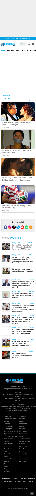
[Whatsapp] (26, 227)
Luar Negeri (8, 429)
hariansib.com (16, 488)
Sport (21, 456)
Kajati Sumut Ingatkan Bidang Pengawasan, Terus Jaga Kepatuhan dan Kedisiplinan (23, 331)
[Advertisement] (18, 18)
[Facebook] (5, 227)
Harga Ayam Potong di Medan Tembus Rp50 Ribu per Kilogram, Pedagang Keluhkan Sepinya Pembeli (23, 308)
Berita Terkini (23, 446)
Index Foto (6, 98)
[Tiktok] (14, 227)
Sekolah (22, 429)
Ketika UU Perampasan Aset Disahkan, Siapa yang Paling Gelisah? (22, 295)
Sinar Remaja (8, 439)
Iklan (24, 481)
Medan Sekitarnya (22, 50)
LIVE (23, 44)
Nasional (7, 471)
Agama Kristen (9, 434)
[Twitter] (18, 227)
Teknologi (7, 449)
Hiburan (22, 419)
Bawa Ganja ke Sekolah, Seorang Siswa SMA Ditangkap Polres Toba (21, 343)
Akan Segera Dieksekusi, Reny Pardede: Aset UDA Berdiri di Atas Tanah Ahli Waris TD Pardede (23, 320)
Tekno (6, 464)
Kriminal (7, 421)
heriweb (26, 488)
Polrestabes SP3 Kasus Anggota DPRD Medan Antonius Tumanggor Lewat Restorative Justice (22, 260)
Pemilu (6, 461)
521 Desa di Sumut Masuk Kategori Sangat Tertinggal (22, 270)
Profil (5, 451)
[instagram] (10, 227)
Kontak (31, 481)
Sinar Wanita (8, 444)
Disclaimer (17, 481)
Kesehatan (23, 434)
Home (3, 50)
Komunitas (8, 454)
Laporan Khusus (9, 459)
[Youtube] (22, 227)
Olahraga (22, 416)
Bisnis (6, 466)
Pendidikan (23, 424)
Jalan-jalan (23, 459)
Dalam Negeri (8, 426)
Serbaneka (23, 431)
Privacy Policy (7, 481)
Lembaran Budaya (10, 436)
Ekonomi (22, 421)
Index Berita (7, 96)
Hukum (21, 426)
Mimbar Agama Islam (11, 431)
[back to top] (32, 494)
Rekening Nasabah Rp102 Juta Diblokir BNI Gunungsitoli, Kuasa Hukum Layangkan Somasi (23, 284)
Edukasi (21, 451)
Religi (6, 469)
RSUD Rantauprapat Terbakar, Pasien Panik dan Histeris (22, 355)
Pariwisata (7, 441)
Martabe (7, 424)
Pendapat (22, 461)
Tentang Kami (5, 479)
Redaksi (15, 479)
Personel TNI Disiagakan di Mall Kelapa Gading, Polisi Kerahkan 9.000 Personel (22, 247)
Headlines (10, 50)
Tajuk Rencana (24, 439)
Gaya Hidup (23, 454)
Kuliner (6, 456)
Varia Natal (23, 449)
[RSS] (30, 227)
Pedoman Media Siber (27, 479)
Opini (21, 436)
